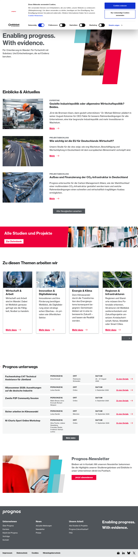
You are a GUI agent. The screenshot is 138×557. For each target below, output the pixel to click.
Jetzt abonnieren (84, 477)
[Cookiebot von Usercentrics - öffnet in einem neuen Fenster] (14, 25)
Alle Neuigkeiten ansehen (69, 211)
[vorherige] (124, 338)
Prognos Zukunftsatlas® (78, 529)
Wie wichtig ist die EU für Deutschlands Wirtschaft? (81, 141)
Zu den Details (122, 379)
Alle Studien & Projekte (78, 526)
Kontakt (6, 540)
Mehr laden (70, 438)
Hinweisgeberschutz (51, 553)
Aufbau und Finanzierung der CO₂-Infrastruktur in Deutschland (88, 177)
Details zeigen (114, 25)
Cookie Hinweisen (35, 15)
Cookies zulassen (120, 6)
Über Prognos (8, 526)
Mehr (52, 128)
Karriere (6, 529)
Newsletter (40, 529)
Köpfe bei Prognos (10, 533)
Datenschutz (22, 553)
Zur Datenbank (14, 241)
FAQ (70, 533)
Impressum (7, 553)
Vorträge (6, 536)
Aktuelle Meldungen (44, 526)
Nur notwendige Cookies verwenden (120, 14)
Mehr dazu (11, 329)
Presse (38, 533)
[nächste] (129, 338)
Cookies (35, 553)
